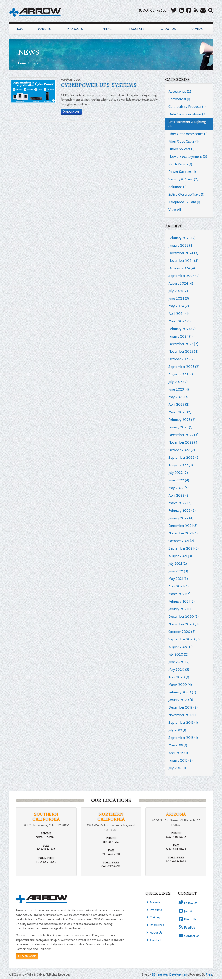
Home (20, 29)
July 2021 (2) (177, 563)
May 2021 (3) (178, 579)
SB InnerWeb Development (170, 974)
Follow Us (190, 903)
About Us (168, 29)
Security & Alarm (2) (183, 179)
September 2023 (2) (183, 367)
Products (75, 29)
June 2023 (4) (178, 389)
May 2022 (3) (178, 488)
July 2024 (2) (178, 291)
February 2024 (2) (182, 329)
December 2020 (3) (183, 616)
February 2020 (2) (182, 692)
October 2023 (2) (181, 359)
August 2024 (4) (180, 283)
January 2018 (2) (180, 760)
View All (174, 209)
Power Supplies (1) (182, 172)
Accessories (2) (179, 91)
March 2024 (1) (179, 321)
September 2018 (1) (183, 738)
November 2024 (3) (183, 261)
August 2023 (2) (180, 374)
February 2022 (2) (182, 510)
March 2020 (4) (180, 685)
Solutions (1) (177, 187)
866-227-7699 (111, 866)
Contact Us (191, 936)
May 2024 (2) (178, 306)
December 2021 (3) (182, 526)
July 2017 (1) (177, 768)
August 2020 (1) (180, 647)
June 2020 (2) (178, 662)
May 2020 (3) (178, 669)
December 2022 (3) (183, 435)
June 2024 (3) (178, 298)
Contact (198, 29)
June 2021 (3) (178, 571)
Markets (44, 29)
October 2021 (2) (181, 541)
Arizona (176, 814)
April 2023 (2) (178, 404)
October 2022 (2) (181, 450)
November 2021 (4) (183, 533)
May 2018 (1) (177, 745)
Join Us (189, 911)
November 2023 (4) (183, 351)
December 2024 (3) (183, 253)
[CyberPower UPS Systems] (33, 91)
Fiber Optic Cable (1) (183, 141)
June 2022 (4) (178, 480)
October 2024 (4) (181, 268)
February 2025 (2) (182, 238)
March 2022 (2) (179, 503)
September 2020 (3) (184, 639)
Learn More (28, 956)
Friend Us (190, 919)
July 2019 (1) (177, 730)
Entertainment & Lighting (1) (187, 124)
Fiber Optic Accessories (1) (187, 134)
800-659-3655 (46, 862)
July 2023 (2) (178, 382)
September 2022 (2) (183, 457)
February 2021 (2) (181, 601)
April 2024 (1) (178, 314)
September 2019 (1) (183, 722)
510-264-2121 (110, 842)
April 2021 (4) (178, 586)
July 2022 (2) (178, 473)
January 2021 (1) (180, 609)
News (34, 63)
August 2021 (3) (180, 556)
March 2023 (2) (179, 412)
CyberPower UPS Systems (99, 85)
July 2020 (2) (178, 654)
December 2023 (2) (183, 344)
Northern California (111, 817)
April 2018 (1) (178, 753)
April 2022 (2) (178, 495)
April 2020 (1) (178, 677)
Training (105, 29)
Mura (209, 974)
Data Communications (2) (187, 114)
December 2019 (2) (183, 707)
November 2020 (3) (183, 624)
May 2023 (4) (178, 397)
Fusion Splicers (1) (181, 149)
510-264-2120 (111, 854)
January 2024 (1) (180, 336)
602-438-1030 (176, 837)
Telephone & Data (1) (184, 202)
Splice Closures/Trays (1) (186, 194)
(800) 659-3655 (152, 10)
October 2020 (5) (181, 632)
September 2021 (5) (183, 548)
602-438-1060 (176, 849)
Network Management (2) (187, 156)
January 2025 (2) (180, 245)
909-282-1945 (46, 849)
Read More (72, 111)
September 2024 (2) (183, 276)
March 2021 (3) (179, 594)
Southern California (46, 817)
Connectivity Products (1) (187, 106)
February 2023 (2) (181, 420)
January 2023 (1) (180, 427)
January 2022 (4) (180, 518)
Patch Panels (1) (180, 164)
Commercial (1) (179, 99)
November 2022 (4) (183, 442)
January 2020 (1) (180, 700)
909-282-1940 (46, 837)
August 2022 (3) (180, 465)
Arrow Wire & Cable (35, 12)
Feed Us (189, 927)
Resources (136, 29)
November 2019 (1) (182, 715)
